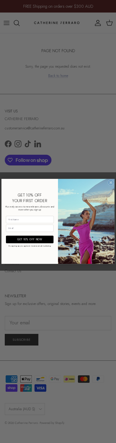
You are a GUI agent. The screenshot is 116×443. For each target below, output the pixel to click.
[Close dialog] (110, 182)
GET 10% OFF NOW (29, 239)
